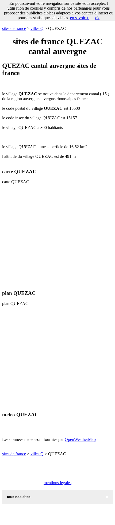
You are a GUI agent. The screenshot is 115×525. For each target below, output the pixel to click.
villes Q (37, 28)
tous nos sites (18, 497)
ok (97, 17)
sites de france (14, 28)
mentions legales (57, 482)
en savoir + (79, 17)
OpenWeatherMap (80, 439)
